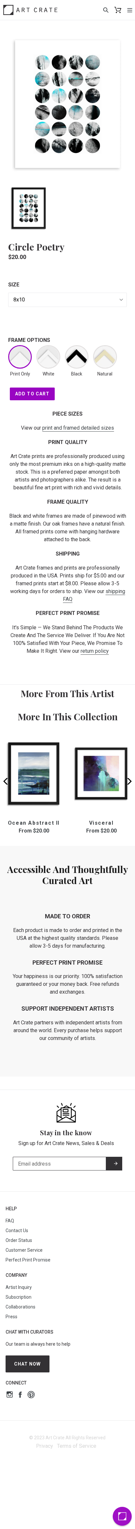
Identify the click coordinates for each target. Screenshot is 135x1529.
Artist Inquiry (19, 1287)
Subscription (18, 1297)
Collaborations (20, 1306)
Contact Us (17, 1230)
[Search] (106, 10)
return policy (95, 651)
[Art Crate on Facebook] (20, 1395)
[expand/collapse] (130, 10)
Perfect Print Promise (28, 1259)
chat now (27, 1364)
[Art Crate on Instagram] (10, 1395)
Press (11, 1316)
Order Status (19, 1240)
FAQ (10, 1220)
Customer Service (24, 1250)
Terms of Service (76, 1446)
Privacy (44, 1446)
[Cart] (117, 10)
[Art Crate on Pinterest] (31, 1395)
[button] (127, 781)
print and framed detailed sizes (78, 428)
